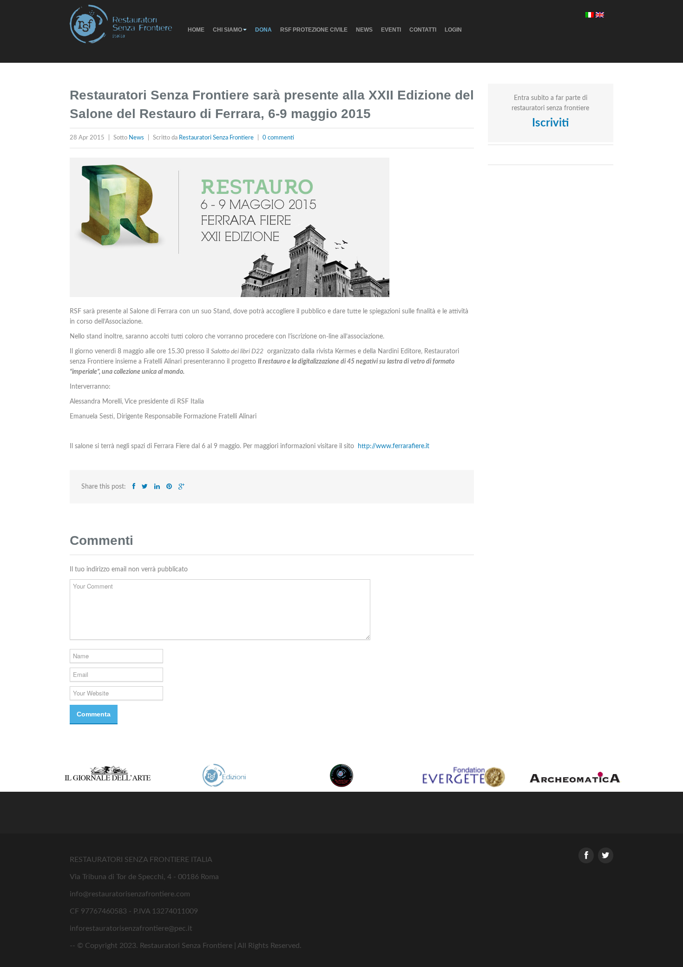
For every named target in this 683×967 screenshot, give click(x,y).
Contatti (422, 29)
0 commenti (278, 138)
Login (453, 29)
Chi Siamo (227, 29)
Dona (263, 29)
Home (196, 29)
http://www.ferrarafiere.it (393, 446)
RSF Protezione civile (314, 29)
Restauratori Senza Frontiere (216, 138)
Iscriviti (550, 123)
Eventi (391, 29)
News (364, 29)
